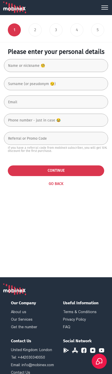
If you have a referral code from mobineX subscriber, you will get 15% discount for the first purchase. (57, 149)
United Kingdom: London (31, 350)
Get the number (24, 327)
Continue (56, 170)
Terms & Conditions (80, 312)
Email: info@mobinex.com (32, 365)
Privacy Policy (74, 319)
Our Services (22, 319)
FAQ (66, 327)
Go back (56, 184)
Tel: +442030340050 (28, 357)
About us (18, 312)
